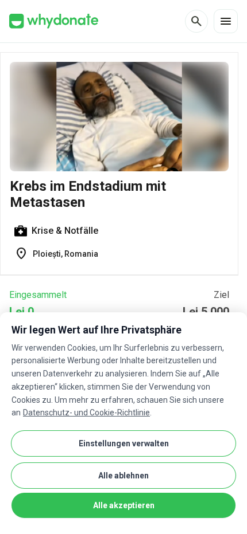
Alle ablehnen (123, 475)
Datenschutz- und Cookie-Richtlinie (86, 412)
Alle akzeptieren (124, 505)
